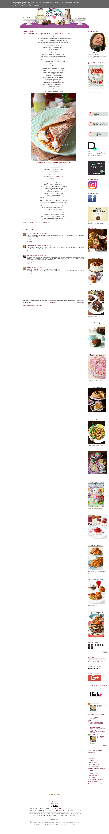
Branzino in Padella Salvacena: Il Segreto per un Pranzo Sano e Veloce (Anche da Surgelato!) (98, 730)
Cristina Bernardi (31, 245)
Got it (95, 4)
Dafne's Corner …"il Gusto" (97, 714)
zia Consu (29, 255)
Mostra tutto (105, 745)
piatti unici (66, 224)
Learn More (87, 4)
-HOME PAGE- (92, 758)
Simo (28, 267)
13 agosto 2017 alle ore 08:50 (39, 255)
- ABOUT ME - (91, 760)
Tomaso (29, 233)
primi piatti (74, 224)
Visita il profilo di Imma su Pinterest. (97, 685)
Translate (100, 661)
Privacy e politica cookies (95, 783)
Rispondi (29, 241)
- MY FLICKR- (91, 777)
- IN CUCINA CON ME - (94, 764)
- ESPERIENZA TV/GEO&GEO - (96, 779)
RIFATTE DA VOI (92, 781)
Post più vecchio (80, 302)
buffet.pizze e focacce (42, 224)
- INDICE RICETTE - (93, 762)
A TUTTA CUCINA (94, 704)
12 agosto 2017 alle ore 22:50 (44, 245)
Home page (53, 302)
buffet (32, 224)
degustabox (53, 224)
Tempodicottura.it (95, 727)
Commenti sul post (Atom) (35, 305)
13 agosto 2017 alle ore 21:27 (37, 267)
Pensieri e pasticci (94, 720)
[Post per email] (48, 222)
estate (60, 224)
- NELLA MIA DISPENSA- (94, 766)
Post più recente (27, 302)
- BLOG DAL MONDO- (94, 775)
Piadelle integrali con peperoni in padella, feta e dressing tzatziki (47, 33)
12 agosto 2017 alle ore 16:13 (39, 233)
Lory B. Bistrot (94, 734)
